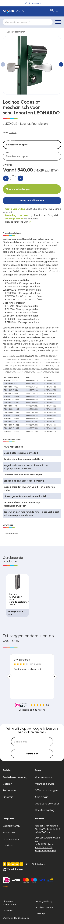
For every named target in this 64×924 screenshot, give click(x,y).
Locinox (12, 132)
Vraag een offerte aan (32, 200)
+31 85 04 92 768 (43, 847)
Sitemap (40, 913)
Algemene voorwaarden (9, 903)
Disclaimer (8, 910)
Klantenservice (43, 777)
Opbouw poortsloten (16, 32)
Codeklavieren (11, 825)
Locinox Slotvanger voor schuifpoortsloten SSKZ (19, 599)
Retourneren (10, 790)
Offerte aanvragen (46, 790)
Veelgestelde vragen (47, 803)
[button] (61, 64)
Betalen (7, 783)
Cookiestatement (44, 907)
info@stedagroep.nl (45, 850)
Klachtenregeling (44, 810)
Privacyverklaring (44, 901)
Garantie (8, 796)
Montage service (45, 783)
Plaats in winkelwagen (18, 189)
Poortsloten (9, 832)
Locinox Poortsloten (34, 124)
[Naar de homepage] (13, 11)
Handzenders (11, 839)
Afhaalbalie (41, 796)
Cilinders (8, 845)
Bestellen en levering (15, 777)
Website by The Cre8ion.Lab (16, 918)
